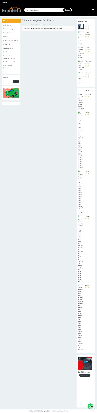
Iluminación (6, 44)
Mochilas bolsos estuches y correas (9, 57)
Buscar (5, 77)
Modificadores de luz (9, 62)
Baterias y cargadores (10, 29)
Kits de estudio (8, 48)
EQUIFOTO (37, 411)
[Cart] (93, 10)
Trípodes (6, 72)
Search (67, 10)
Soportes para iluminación (7, 67)
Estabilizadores (8, 33)
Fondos (5, 36)
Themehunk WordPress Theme (58, 411)
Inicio (23, 24)
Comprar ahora (84, 375)
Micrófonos (6, 52)
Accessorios (7, 25)
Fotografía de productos (10, 40)
